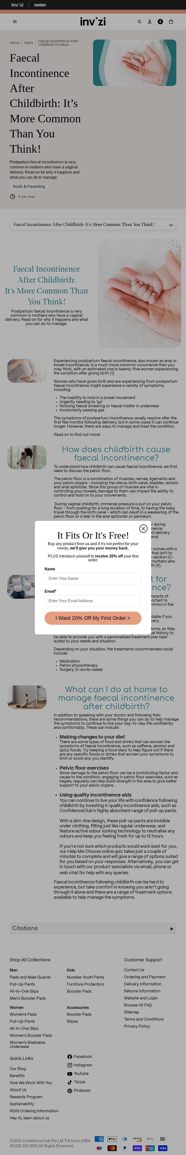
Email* (50, 591)
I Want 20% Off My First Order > (93, 618)
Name (50, 569)
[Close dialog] (143, 528)
